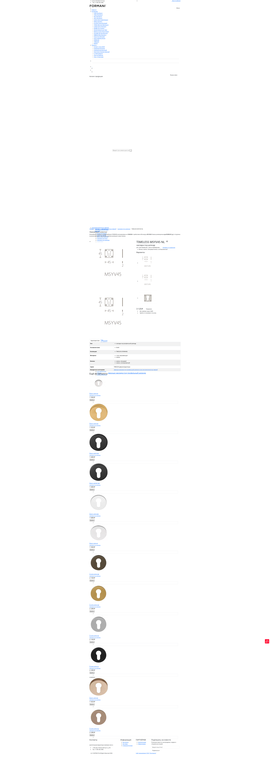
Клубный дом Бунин (99, 48)
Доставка (125, 744)
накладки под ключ (102, 238)
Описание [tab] (104, 340)
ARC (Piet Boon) (98, 18)
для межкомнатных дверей (100, 228)
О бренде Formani (128, 745)
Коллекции (95, 11)
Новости (94, 10)
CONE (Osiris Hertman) (100, 26)
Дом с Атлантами (98, 57)
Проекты (94, 45)
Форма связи (173, 75)
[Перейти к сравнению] (92, 66)
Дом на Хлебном (98, 55)
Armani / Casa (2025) (99, 47)
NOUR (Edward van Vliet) (100, 30)
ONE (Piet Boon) (98, 13)
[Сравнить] (89, 392)
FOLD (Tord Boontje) (99, 37)
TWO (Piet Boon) (98, 15)
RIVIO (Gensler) (98, 21)
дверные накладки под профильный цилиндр (126, 370)
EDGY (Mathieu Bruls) (99, 38)
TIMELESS (96, 42)
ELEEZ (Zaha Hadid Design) (101, 20)
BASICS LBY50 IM (94, 424)
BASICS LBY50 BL (94, 698)
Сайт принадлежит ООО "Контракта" (146, 753)
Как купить (126, 742)
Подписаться (155, 750)
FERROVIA (96, 40)
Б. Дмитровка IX (98, 53)
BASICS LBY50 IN (94, 394)
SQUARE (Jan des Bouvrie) (101, 33)
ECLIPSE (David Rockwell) (100, 23)
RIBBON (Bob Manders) (100, 35)
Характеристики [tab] (95, 340)
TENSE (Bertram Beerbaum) (101, 25)
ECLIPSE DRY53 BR (94, 575)
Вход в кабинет (176, 1)
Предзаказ (149, 309)
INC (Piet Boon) (98, 16)
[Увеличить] (90, 241)
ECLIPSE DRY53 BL (94, 729)
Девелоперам (142, 744)
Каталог (97, 229)
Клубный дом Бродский (100, 50)
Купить (92, 400)
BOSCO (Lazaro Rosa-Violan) (101, 31)
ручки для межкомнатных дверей (148, 370)
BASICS (96, 43)
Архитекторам (142, 742)
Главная (91, 229)
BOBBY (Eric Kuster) (99, 28)
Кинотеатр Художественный (101, 52)
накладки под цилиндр (124, 229)
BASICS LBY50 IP (94, 544)
